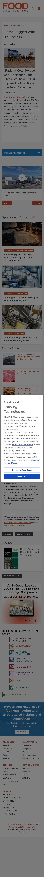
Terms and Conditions (22, 444)
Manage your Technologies (22, 470)
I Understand (22, 476)
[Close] (39, 397)
